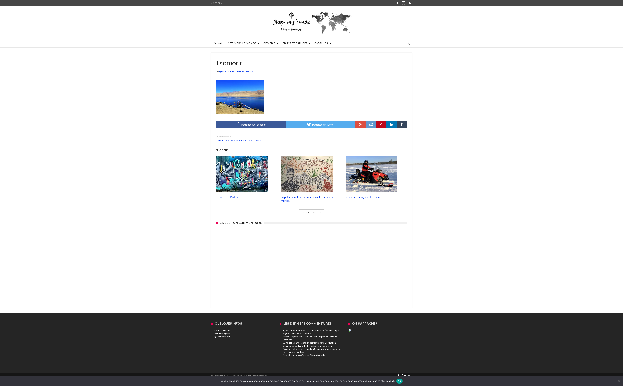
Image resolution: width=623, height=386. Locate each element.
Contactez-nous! (222, 330)
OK (399, 381)
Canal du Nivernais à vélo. (313, 355)
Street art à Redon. (227, 197)
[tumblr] (402, 124)
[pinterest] (381, 124)
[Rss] (409, 3)
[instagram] (403, 3)
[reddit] (371, 124)
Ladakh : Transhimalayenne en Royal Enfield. (239, 138)
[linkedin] (391, 124)
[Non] (619, 381)
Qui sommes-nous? (223, 336)
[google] (360, 124)
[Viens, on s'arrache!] (311, 10)
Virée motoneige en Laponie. (363, 197)
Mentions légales (222, 333)
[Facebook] (397, 3)
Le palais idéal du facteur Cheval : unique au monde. (307, 199)
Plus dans (222, 150)
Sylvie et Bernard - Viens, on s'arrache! (236, 71)
